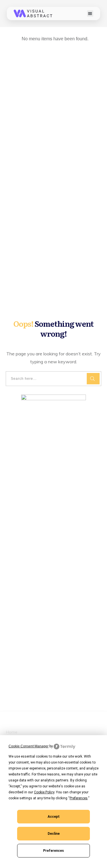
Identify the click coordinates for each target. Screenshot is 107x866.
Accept (54, 817)
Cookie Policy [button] (44, 792)
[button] (90, 13)
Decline (54, 834)
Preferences (53, 851)
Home (11, 732)
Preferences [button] (79, 798)
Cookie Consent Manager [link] (29, 746)
